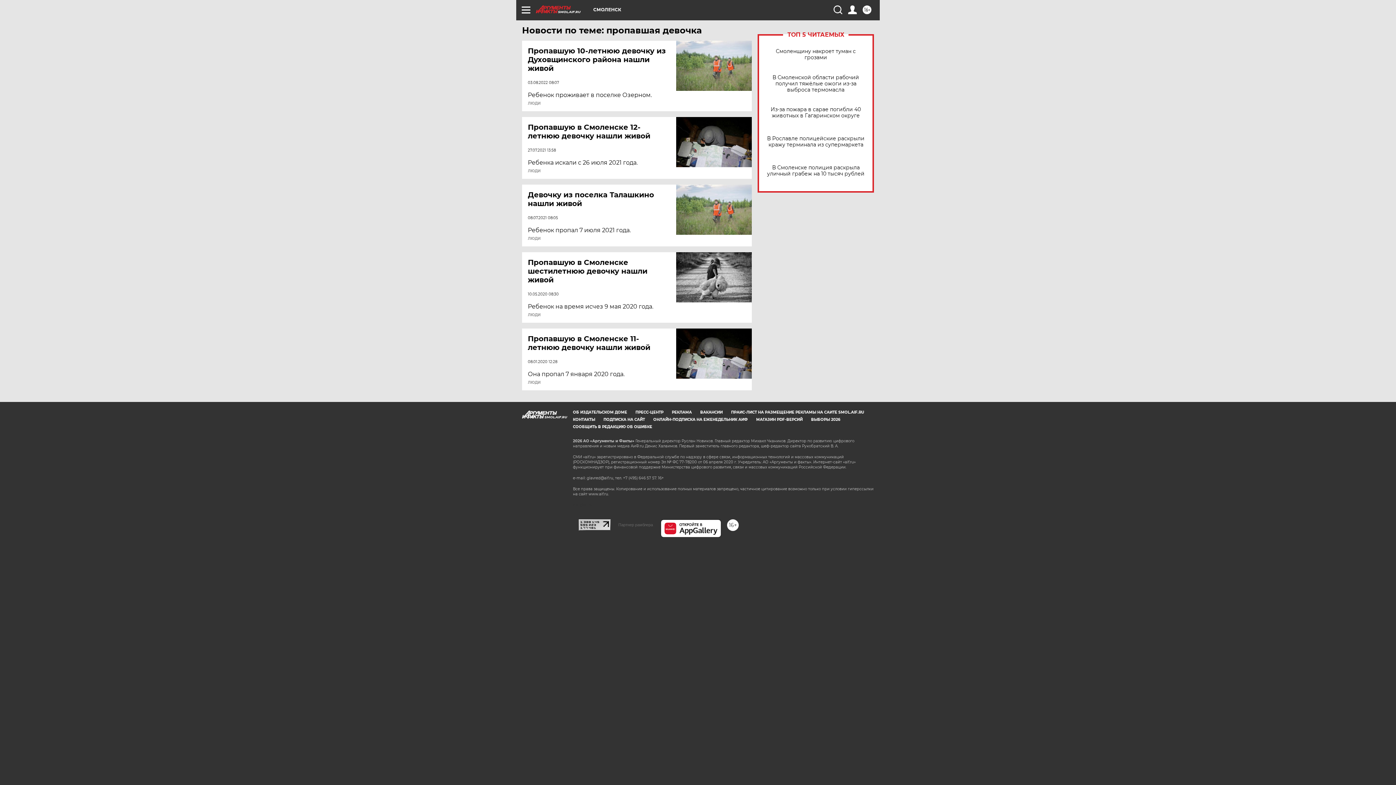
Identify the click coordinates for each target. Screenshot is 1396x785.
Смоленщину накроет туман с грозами (816, 54)
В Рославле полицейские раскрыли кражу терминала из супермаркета (816, 142)
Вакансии (711, 412)
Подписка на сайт (624, 419)
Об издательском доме (600, 412)
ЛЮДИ (534, 103)
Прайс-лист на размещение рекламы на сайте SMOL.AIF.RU (797, 412)
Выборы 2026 (825, 419)
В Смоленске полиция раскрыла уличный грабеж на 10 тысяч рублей (816, 171)
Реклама (682, 412)
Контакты (584, 419)
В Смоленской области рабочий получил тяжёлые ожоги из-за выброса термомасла (816, 84)
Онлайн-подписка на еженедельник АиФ (700, 419)
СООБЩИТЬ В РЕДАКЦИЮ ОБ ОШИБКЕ (612, 426)
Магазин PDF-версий (779, 419)
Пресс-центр (649, 412)
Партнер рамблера (635, 525)
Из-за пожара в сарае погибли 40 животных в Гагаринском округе (816, 112)
